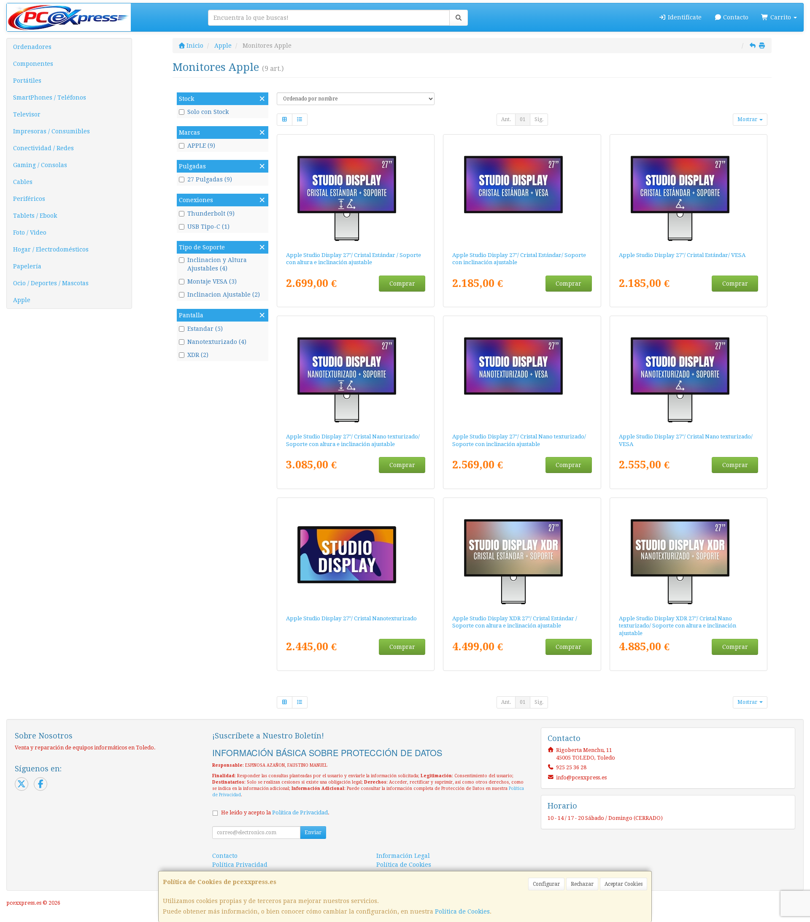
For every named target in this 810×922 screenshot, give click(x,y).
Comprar (402, 283)
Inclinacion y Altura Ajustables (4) (217, 264)
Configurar (546, 884)
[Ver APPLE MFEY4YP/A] (689, 191)
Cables (22, 181)
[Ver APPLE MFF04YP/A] (355, 373)
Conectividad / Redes (43, 148)
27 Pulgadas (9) (209, 179)
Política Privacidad (239, 864)
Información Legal (403, 855)
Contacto (734, 17)
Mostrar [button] (748, 119)
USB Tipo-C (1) (208, 226)
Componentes (33, 63)
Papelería (27, 266)
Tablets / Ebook (35, 215)
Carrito (781, 17)
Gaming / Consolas (40, 165)
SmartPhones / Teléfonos (49, 97)
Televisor (26, 114)
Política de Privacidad (300, 812)
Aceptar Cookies (624, 884)
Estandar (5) (205, 328)
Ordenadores (32, 46)
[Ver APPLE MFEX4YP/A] (522, 191)
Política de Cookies (462, 911)
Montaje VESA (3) (212, 281)
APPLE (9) (201, 145)
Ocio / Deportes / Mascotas (51, 283)
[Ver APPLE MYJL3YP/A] (355, 554)
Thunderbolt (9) (211, 213)
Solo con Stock (208, 111)
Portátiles (27, 80)
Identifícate (684, 17)
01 (523, 119)
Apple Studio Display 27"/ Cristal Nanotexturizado (351, 618)
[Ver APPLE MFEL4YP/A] (522, 554)
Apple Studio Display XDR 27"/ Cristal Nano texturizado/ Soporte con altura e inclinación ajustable (677, 625)
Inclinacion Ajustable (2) (223, 294)
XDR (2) (197, 354)
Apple (21, 300)
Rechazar (582, 884)
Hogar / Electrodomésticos (51, 249)
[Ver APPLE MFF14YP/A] (522, 373)
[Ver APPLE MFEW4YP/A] (355, 191)
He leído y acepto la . (275, 812)
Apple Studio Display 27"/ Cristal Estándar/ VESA (682, 255)
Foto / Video (29, 232)
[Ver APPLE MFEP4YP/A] (689, 554)
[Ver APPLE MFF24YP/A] (689, 373)
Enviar (313, 832)
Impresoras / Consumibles (51, 131)
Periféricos (29, 198)
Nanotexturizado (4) (216, 341)
